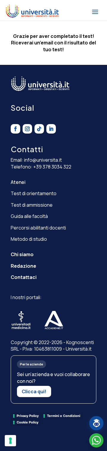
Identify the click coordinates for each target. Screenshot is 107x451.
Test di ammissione (32, 205)
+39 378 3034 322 (52, 166)
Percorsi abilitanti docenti (38, 227)
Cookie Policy (27, 422)
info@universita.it (43, 160)
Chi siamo (22, 254)
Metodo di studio (29, 239)
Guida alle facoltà (29, 216)
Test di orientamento (33, 193)
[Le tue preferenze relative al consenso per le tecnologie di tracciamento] (10, 440)
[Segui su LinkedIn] (51, 129)
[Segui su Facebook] (15, 129)
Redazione (23, 266)
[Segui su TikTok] (39, 129)
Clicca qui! (34, 391)
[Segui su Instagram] (27, 129)
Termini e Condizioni (63, 416)
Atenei (18, 182)
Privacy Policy (28, 416)
